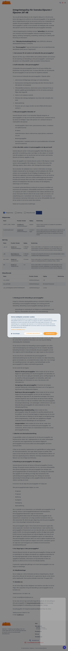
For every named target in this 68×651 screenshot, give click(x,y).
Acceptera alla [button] (50, 333)
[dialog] (34, 325)
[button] (34, 329)
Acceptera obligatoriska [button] (33, 333)
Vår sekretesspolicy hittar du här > (19, 327)
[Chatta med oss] (53, 620)
